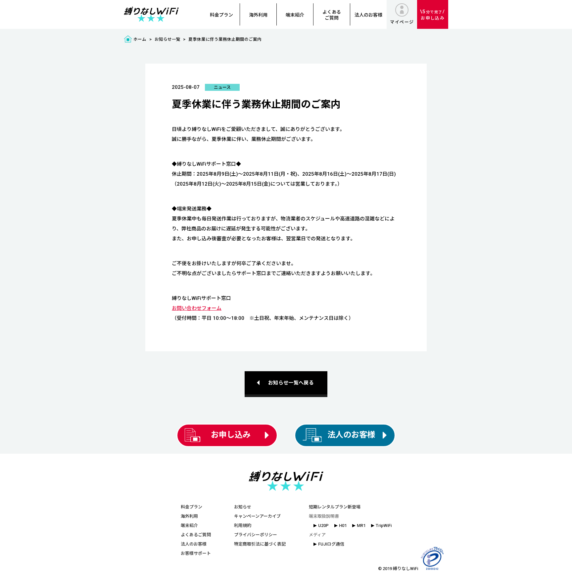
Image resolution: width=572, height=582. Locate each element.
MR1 (361, 525)
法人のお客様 (368, 15)
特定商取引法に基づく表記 (260, 544)
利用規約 (242, 525)
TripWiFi (384, 525)
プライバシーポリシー (255, 534)
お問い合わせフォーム (196, 308)
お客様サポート (196, 553)
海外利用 (258, 15)
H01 (343, 525)
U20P (323, 525)
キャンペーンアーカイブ (257, 516)
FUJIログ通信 (331, 544)
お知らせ (242, 506)
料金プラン (221, 15)
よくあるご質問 (331, 15)
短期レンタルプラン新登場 (334, 506)
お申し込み (432, 15)
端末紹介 (295, 15)
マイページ (402, 22)
